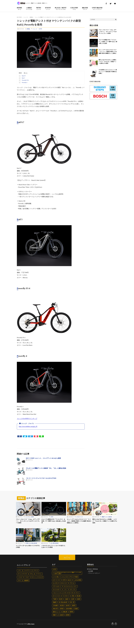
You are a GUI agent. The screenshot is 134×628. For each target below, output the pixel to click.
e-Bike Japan (30, 624)
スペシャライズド (22, 573)
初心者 (78, 596)
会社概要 (90, 571)
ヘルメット (56, 592)
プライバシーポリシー (94, 573)
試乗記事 (64, 611)
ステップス (72, 589)
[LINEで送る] (41, 436)
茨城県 (76, 608)
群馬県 (62, 608)
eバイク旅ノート (57, 576)
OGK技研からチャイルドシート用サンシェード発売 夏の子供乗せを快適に (108, 71)
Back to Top (67, 557)
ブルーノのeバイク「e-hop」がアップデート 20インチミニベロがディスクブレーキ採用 (108, 31)
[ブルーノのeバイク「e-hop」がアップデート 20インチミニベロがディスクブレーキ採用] (94, 33)
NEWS (38, 8)
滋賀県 (73, 605)
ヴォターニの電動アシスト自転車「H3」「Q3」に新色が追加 (46, 468)
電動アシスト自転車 (107, 516)
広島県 (78, 599)
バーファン (39, 573)
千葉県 (55, 599)
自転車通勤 (69, 608)
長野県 (71, 611)
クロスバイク (79, 516)
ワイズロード (66, 596)
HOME (19, 8)
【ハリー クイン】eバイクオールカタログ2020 (41, 478)
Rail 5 (22, 78)
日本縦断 (55, 605)
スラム (31, 573)
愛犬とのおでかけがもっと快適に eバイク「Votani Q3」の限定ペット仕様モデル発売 (108, 61)
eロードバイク (57, 580)
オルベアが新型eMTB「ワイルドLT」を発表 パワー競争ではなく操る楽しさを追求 (108, 41)
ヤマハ (19, 580)
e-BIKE (29, 8)
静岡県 (68, 615)
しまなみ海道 (77, 580)
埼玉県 (60, 599)
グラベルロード (57, 586)
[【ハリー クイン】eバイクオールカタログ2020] (21, 481)
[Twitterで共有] (25, 436)
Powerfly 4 (23, 82)
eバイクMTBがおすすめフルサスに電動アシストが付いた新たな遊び (67, 573)
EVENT (48, 8)
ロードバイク (56, 596)
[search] (115, 19)
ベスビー (27, 577)
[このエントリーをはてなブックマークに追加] (30, 436)
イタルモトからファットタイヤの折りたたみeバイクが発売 (53, 546)
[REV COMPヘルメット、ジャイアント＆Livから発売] (21, 461)
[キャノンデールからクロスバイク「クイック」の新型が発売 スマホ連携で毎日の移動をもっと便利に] (94, 53)
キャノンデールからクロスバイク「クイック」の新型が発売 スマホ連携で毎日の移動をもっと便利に (108, 51)
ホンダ (41, 577)
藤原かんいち (56, 611)
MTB (52, 516)
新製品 (28, 28)
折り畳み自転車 (33, 543)
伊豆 (73, 596)
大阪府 (66, 599)
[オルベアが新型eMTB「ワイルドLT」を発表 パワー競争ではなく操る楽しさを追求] (94, 43)
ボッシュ (34, 577)
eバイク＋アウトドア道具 (71, 576)
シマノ (19, 570)
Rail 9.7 (22, 76)
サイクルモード (57, 589)
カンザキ (55, 583)
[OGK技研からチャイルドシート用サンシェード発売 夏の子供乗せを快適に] (94, 73)
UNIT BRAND (97, 8)
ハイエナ (20, 577)
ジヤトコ (35, 570)
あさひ (70, 580)
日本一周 (72, 602)
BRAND (85, 8)
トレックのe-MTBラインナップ (27, 418)
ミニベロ (27, 516)
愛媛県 (55, 602)
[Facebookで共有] (19, 436)
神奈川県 (55, 608)
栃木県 (68, 605)
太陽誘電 (26, 580)
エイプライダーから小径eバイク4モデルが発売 (28, 546)
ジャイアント (27, 570)
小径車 (32, 516)
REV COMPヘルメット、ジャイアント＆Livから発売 (43, 458)
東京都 (62, 605)
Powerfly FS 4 (24, 80)
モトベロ (70, 592)
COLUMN (74, 8)
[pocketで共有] (36, 436)
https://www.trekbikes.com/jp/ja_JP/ (28, 426)
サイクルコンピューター (70, 586)
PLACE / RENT (60, 8)
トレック (35, 28)
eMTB (40, 29)
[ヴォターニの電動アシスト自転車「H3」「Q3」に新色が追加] (21, 471)
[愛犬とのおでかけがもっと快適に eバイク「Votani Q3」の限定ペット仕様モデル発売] (94, 63)
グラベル (72, 583)
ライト (77, 592)
